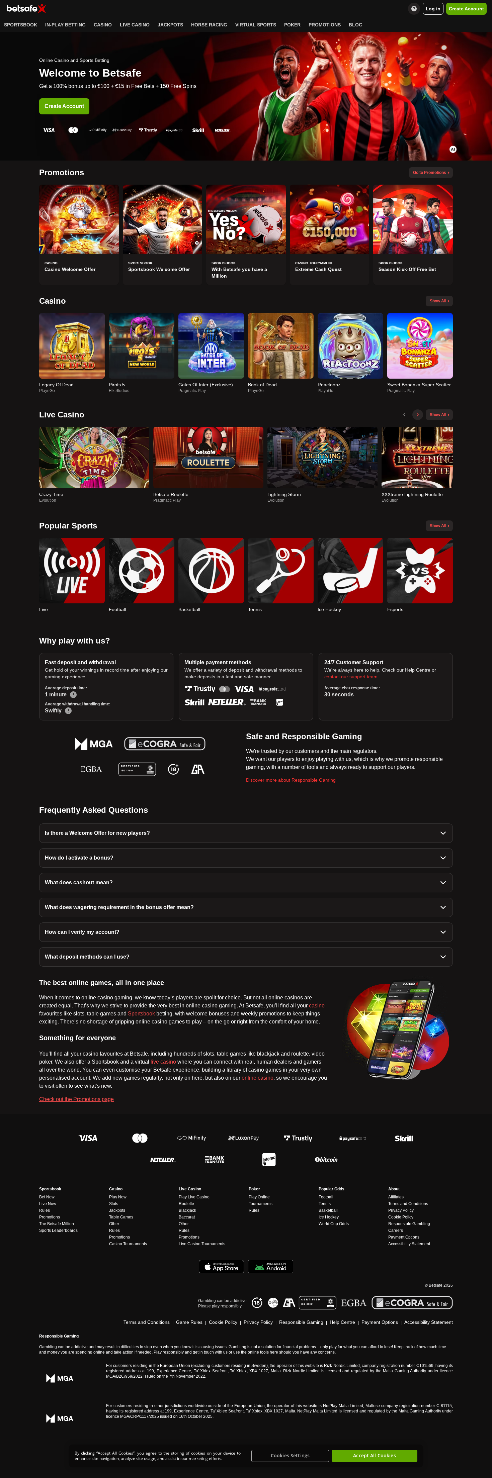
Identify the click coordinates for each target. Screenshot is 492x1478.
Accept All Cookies (374, 1456)
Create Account (64, 106)
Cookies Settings (290, 1456)
